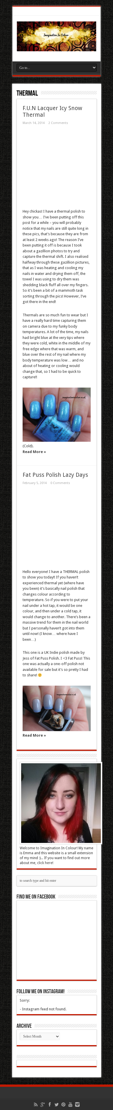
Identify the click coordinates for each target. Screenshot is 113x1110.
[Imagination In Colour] (56, 47)
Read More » (34, 452)
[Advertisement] (43, 167)
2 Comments (58, 123)
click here (44, 863)
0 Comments (60, 483)
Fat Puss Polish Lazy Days (55, 475)
